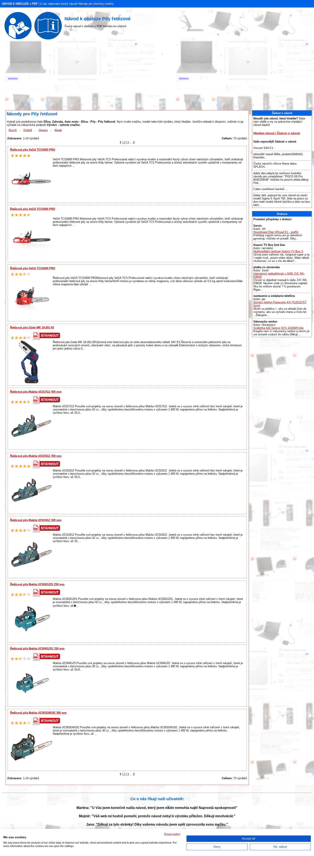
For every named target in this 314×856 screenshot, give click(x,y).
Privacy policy (172, 834)
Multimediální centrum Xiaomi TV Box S (278, 251)
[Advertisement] (157, 76)
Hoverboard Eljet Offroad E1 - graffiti (275, 232)
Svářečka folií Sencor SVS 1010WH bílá (278, 328)
